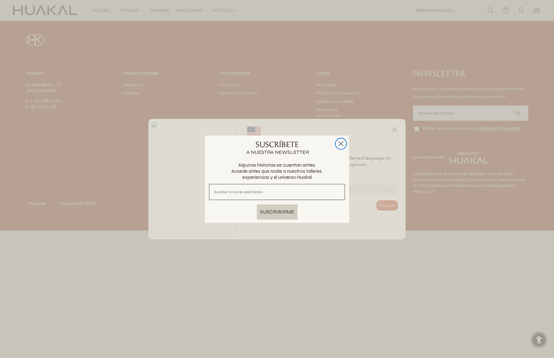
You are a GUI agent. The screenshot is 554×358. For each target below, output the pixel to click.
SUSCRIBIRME (277, 212)
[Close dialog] (341, 143)
